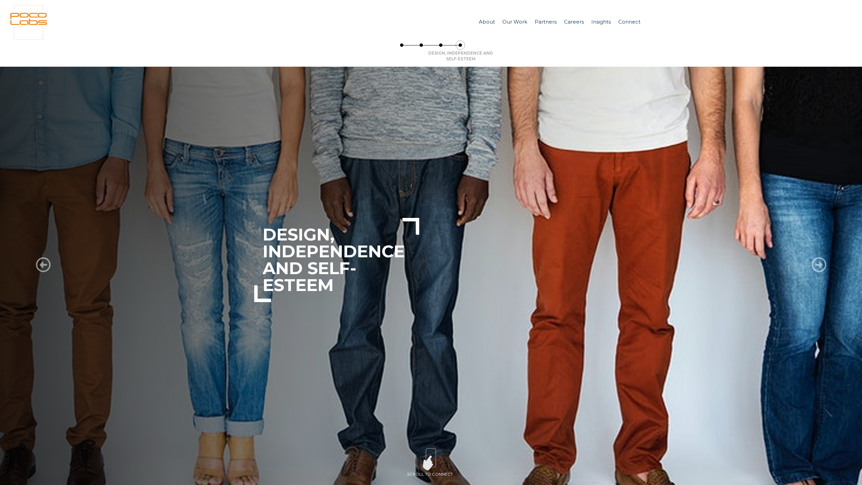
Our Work (514, 22)
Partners (546, 22)
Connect (629, 22)
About (487, 22)
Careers (574, 22)
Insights (601, 22)
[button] (43, 265)
